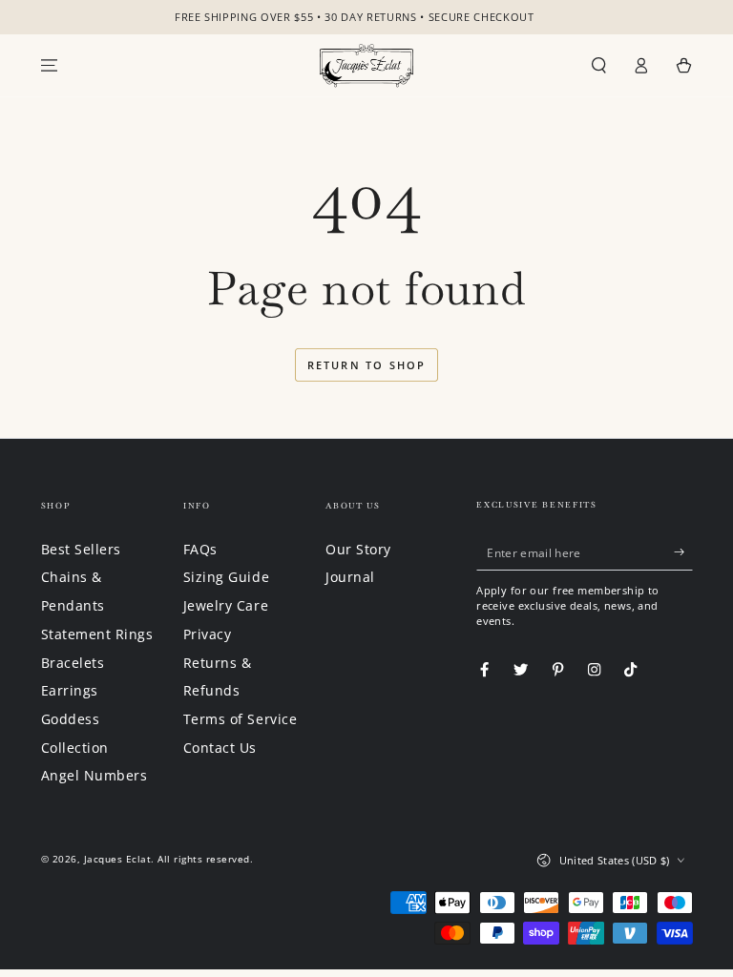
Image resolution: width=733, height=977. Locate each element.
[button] (599, 65)
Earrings (69, 690)
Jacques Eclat (118, 858)
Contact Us (220, 747)
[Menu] (50, 65)
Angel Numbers (94, 775)
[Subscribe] (683, 552)
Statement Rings (97, 634)
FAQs (200, 549)
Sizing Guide (226, 577)
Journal (350, 577)
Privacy (207, 634)
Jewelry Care (225, 605)
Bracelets (73, 663)
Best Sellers (81, 549)
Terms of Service (240, 719)
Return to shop (367, 365)
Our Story (358, 549)
